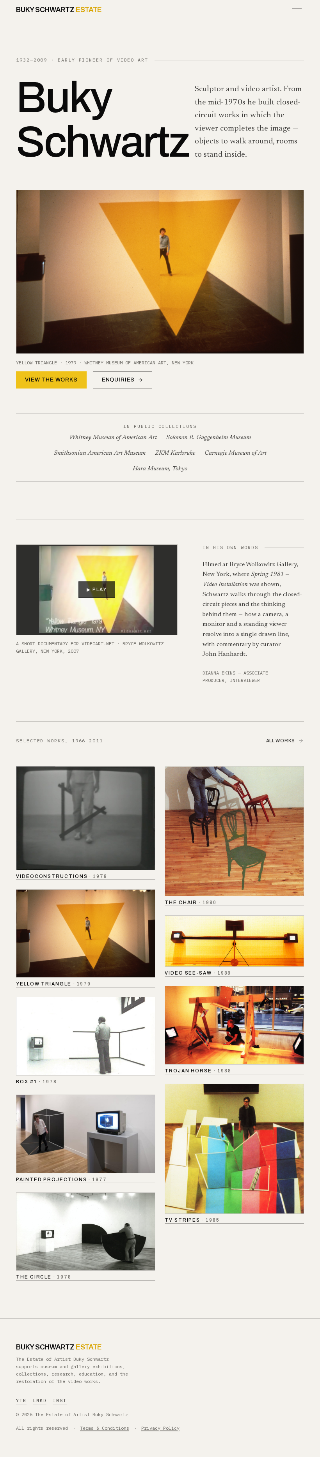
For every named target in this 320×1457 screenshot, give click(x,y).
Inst (60, 1400)
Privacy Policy (160, 1428)
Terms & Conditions (104, 1428)
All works (280, 741)
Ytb (21, 1400)
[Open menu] (297, 10)
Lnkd (40, 1400)
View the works (51, 380)
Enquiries (118, 380)
